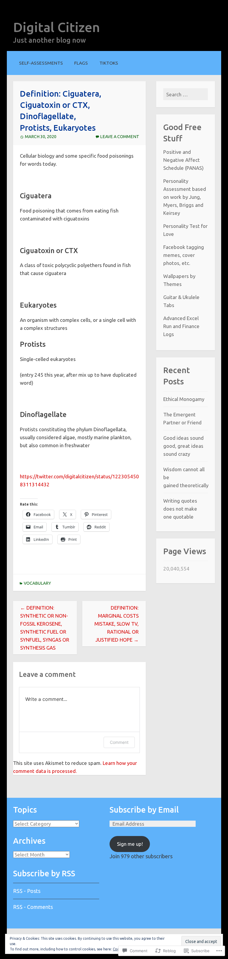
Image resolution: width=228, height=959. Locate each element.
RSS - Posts (26, 891)
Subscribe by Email (144, 809)
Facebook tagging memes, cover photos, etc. (183, 255)
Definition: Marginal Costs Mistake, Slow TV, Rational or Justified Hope (116, 623)
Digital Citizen (56, 27)
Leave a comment (119, 136)
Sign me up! (130, 844)
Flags (81, 62)
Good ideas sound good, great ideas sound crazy (183, 446)
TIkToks (108, 62)
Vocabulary (37, 583)
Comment (119, 742)
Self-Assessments (41, 62)
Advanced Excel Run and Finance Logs (181, 326)
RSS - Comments (33, 907)
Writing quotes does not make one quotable (180, 509)
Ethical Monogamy (183, 399)
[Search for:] (185, 94)
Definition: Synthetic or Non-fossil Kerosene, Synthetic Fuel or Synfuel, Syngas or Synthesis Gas (44, 627)
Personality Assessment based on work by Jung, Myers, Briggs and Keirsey (184, 197)
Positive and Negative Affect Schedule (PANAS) (183, 160)
